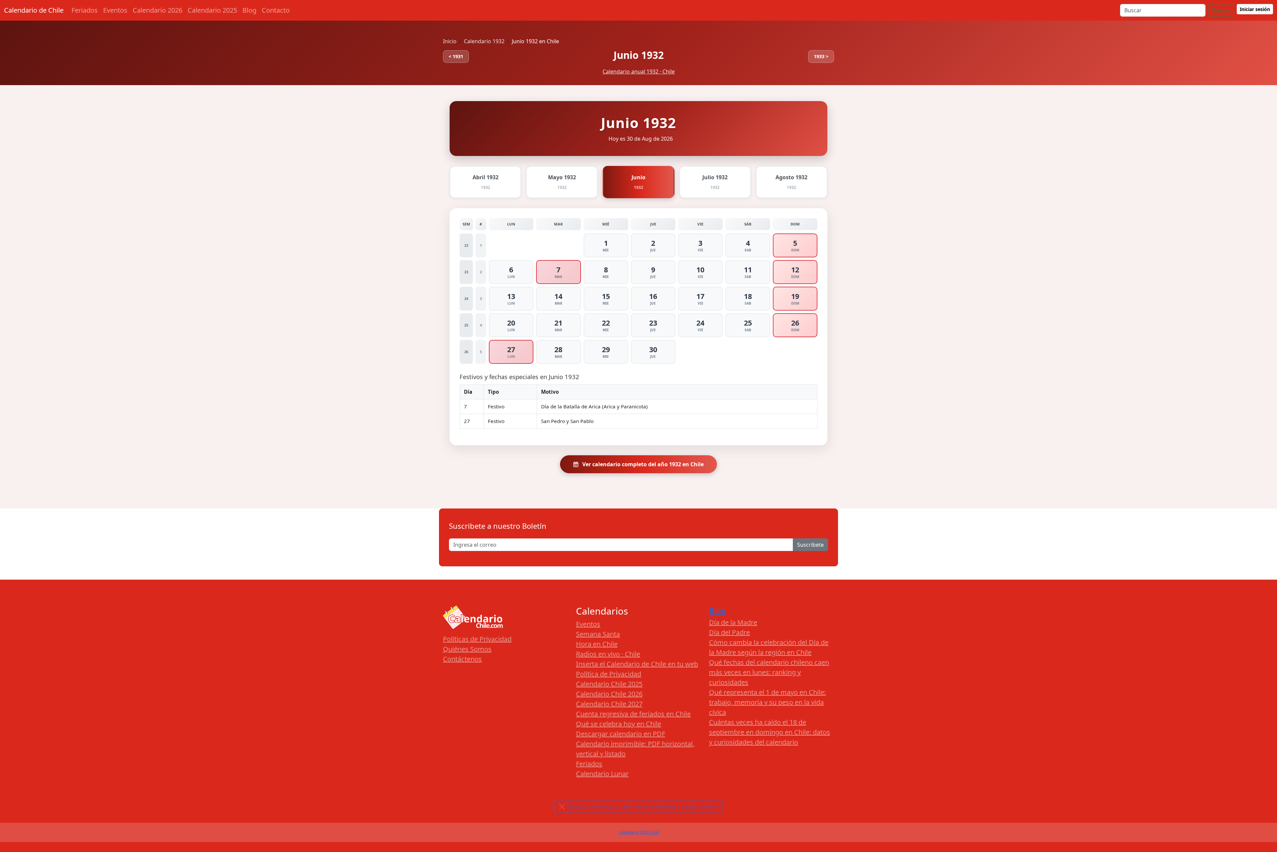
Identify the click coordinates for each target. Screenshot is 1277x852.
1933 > (821, 56)
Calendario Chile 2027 (609, 703)
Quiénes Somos (467, 648)
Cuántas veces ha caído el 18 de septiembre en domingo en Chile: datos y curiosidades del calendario (769, 732)
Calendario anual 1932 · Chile (639, 71)
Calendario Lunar (602, 773)
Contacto (276, 10)
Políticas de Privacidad (477, 639)
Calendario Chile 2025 (609, 683)
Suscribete (810, 544)
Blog (249, 10)
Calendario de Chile (34, 10)
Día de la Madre (733, 622)
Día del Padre (729, 632)
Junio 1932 (639, 55)
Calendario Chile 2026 (609, 693)
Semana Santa (598, 634)
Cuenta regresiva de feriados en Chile (633, 713)
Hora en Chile (597, 643)
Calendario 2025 (212, 10)
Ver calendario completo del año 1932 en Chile (642, 464)
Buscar (1221, 10)
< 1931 (456, 56)
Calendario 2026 (157, 10)
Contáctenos (462, 658)
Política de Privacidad (608, 673)
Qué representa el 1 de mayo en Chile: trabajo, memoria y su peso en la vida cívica (767, 702)
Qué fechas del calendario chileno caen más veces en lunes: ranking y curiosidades (769, 672)
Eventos (115, 10)
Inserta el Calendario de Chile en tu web (637, 663)
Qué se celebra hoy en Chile (618, 723)
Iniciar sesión (1255, 9)
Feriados (84, 10)
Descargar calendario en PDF (620, 733)
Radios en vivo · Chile (608, 653)
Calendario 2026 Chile (638, 832)
